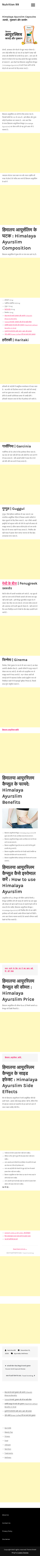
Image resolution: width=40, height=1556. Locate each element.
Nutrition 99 (10, 4)
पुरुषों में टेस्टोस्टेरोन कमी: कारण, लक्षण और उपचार (18, 331)
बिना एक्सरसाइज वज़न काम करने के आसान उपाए (18, 1236)
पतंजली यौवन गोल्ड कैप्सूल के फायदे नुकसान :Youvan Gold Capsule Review (18, 1367)
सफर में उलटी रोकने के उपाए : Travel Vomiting (19, 1376)
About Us (5, 1515)
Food (6, 1441)
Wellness (24, 1353)
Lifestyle (8, 1445)
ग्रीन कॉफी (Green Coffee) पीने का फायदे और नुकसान (20, 334)
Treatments (9, 1453)
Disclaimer (6, 1539)
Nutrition (8, 1449)
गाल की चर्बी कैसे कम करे (11, 1239)
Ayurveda (17, 1353)
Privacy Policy (7, 1531)
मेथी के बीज (8, 309)
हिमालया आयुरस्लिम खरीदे (10, 730)
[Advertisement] (20, 92)
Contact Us (6, 1523)
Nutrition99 (11, 1350)
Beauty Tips (9, 1432)
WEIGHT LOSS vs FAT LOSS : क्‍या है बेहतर (17, 1233)
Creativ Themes (22, 1553)
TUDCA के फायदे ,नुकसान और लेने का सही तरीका (18, 322)
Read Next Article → (20, 1249)
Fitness (7, 1436)
